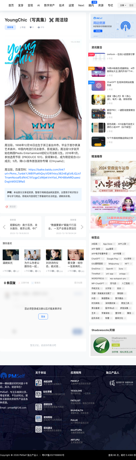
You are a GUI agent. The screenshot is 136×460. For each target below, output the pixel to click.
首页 (11, 5)
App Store (109, 244)
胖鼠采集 (125, 308)
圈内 (91, 4)
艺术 (95, 313)
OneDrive (97, 268)
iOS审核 (129, 258)
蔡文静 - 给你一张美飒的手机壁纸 (75, 266)
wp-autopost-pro (119, 278)
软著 (108, 318)
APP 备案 (97, 249)
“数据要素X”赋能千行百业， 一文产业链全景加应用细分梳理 (62, 228)
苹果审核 (107, 313)
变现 (30, 5)
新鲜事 (10, 27)
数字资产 (49, 5)
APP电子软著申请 (101, 253)
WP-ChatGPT (99, 283)
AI (38, 5)
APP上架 (123, 244)
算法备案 (97, 308)
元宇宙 (109, 288)
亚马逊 (114, 283)
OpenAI (111, 268)
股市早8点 (111, 308)
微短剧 (121, 293)
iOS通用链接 (99, 263)
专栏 (110, 5)
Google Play (114, 258)
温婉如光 (8, 262)
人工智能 (127, 283)
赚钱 (130, 313)
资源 (100, 5)
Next (81, 5)
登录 (43, 316)
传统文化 (97, 288)
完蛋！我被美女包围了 (103, 293)
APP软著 (118, 253)
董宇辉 (119, 313)
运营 (71, 5)
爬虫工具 (126, 303)
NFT (128, 263)
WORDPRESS (99, 278)
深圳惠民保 (111, 303)
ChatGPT (98, 258)
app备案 (111, 249)
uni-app (111, 273)
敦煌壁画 (107, 298)
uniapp (124, 273)
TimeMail (97, 273)
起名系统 (97, 318)
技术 (61, 5)
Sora (122, 268)
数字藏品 (120, 298)
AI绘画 (96, 244)
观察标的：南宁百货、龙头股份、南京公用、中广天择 (23, 228)
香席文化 (120, 318)
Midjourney (115, 263)
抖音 (95, 298)
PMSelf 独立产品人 (28, 455)
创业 (120, 288)
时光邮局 (97, 303)
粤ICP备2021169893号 (53, 455)
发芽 (20, 5)
